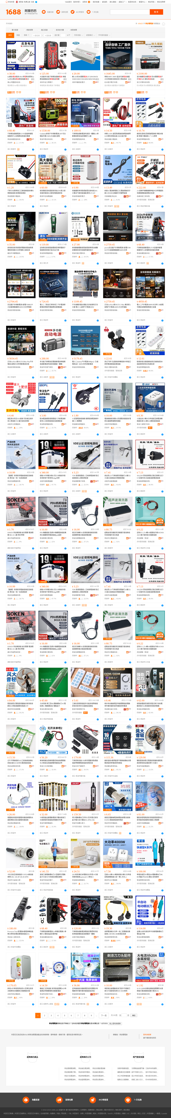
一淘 (69, 1114)
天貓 (58, 1114)
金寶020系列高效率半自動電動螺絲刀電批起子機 (150, 933)
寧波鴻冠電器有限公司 (14, 823)
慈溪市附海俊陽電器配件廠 (14, 709)
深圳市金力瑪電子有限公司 (47, 82)
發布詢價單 (147, 1035)
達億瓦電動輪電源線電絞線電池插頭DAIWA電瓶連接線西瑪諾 (117, 819)
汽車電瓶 (56, 85)
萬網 (123, 1114)
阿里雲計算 (102, 1114)
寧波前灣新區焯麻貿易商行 (111, 253)
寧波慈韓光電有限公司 (47, 538)
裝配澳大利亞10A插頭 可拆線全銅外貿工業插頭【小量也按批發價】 (20, 420)
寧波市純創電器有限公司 (144, 766)
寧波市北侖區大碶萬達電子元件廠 (14, 880)
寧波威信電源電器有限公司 (88, 1068)
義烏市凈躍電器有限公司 (14, 253)
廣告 (32, 79)
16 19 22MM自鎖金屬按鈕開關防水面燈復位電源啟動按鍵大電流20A (150, 990)
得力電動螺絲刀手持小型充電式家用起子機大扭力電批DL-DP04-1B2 (85, 819)
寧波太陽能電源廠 (98, 1068)
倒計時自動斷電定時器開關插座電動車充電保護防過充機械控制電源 (117, 705)
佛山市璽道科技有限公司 (14, 82)
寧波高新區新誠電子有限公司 (79, 994)
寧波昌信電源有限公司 (100, 1080)
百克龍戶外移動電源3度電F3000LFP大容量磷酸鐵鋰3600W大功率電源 (20, 306)
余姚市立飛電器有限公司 (14, 424)
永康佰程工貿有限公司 (144, 196)
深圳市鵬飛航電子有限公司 (79, 82)
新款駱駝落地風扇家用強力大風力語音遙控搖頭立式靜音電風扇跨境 (52, 192)
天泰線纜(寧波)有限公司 (111, 196)
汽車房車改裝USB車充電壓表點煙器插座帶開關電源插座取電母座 (85, 762)
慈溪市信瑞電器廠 (46, 196)
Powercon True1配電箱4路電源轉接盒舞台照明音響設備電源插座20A (20, 933)
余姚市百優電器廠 (143, 823)
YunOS (110, 1114)
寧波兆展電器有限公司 (14, 481)
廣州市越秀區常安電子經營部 (14, 538)
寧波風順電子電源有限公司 (74, 1072)
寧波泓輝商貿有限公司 (14, 766)
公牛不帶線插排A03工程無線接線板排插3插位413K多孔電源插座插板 (20, 762)
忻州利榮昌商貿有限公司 (154, 1080)
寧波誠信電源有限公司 (100, 1072)
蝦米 (94, 1114)
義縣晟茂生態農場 (123, 1072)
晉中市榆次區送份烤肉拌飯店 (155, 1072)
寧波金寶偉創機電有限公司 (144, 937)
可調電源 (121, 85)
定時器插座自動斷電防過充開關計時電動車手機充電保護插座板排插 (85, 990)
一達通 (157, 1114)
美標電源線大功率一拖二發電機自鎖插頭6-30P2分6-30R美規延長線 (117, 933)
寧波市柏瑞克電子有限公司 (47, 880)
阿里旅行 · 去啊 (78, 1114)
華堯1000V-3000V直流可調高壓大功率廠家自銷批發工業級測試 (117, 78)
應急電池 (23, 85)
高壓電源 (114, 85)
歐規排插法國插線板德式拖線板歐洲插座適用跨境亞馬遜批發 (149, 363)
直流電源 (107, 85)
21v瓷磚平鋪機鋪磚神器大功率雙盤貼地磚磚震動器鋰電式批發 (150, 192)
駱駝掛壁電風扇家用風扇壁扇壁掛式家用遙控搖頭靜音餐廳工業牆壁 (149, 819)
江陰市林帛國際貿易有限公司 (155, 1068)
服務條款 (91, 1110)
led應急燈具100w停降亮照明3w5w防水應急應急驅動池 (20, 78)
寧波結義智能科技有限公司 (14, 139)
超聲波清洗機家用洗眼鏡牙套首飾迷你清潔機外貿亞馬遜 (117, 534)
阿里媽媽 (88, 1114)
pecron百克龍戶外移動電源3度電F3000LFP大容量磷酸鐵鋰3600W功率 (117, 249)
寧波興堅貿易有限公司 (144, 880)
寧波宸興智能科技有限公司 (111, 994)
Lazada (164, 1114)
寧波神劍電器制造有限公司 (47, 253)
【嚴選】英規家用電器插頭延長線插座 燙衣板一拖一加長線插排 (20, 477)
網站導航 (126, 1110)
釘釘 (143, 1114)
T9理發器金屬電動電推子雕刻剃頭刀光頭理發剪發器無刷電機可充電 (53, 819)
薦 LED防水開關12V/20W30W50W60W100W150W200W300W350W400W (85, 78)
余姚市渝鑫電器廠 (110, 481)
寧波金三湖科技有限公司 (14, 937)
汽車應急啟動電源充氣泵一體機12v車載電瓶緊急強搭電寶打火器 (85, 135)
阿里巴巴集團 (8, 1114)
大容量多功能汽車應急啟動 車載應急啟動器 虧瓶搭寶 (53, 78)
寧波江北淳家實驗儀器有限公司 (47, 766)
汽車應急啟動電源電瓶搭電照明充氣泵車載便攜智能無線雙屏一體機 (85, 933)
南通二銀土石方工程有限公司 (141, 1080)
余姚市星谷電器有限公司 (14, 994)
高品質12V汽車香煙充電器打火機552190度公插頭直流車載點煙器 (117, 477)
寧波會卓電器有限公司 (144, 709)
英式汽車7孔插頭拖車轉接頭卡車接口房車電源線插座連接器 (117, 363)
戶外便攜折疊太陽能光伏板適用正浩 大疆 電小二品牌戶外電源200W (85, 306)
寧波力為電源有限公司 (72, 1076)
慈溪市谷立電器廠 (110, 880)
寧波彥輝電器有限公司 (144, 139)
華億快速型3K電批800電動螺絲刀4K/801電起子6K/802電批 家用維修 (150, 876)
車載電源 (43, 85)
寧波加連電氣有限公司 (144, 994)
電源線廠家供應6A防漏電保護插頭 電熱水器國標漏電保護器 (117, 420)
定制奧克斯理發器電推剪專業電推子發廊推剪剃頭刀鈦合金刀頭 (52, 249)
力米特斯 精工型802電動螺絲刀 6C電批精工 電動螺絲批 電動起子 (53, 705)
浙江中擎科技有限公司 (144, 82)
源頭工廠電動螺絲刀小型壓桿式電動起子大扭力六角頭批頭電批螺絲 (52, 876)
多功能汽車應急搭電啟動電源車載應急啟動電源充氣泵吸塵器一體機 (52, 363)
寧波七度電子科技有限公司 (144, 424)
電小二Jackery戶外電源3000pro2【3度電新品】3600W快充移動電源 (85, 363)
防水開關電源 (148, 85)
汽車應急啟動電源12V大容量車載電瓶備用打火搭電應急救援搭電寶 (20, 135)
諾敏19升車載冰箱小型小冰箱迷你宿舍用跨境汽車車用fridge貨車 (52, 477)
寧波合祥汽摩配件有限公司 (79, 766)
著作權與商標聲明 (72, 1110)
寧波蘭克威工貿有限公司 (111, 709)
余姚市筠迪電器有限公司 (111, 424)
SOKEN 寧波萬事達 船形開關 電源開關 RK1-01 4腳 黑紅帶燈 (20, 534)
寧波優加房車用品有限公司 (111, 766)
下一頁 (104, 1015)
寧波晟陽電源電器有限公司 (74, 1068)
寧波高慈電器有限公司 (144, 481)
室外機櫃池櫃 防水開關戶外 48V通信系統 (150, 78)
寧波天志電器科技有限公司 (111, 538)
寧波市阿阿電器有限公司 (111, 823)
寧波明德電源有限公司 (86, 1076)
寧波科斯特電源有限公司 (87, 1072)
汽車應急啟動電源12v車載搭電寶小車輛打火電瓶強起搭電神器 (53, 933)
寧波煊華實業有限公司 (111, 937)
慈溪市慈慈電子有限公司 (79, 709)
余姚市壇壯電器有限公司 (79, 937)
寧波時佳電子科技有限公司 (47, 994)
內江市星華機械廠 (123, 1076)
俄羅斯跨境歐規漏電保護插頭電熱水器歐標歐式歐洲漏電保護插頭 (20, 819)
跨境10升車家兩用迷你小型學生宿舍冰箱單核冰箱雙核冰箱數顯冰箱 (20, 990)
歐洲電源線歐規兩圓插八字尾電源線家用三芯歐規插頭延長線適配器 (52, 420)
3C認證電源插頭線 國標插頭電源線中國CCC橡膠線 (85, 420)
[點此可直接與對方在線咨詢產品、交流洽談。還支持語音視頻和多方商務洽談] (33, 149)
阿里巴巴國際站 (20, 1114)
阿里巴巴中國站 (33, 1114)
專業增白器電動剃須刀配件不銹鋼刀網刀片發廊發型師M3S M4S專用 (117, 990)
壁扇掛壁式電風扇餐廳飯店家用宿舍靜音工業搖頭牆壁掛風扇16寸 (20, 705)
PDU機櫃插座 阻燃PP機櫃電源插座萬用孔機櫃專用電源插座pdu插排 (53, 534)
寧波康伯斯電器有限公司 (79, 424)
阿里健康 (150, 1114)
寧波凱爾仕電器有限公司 (14, 196)
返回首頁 (104, 1023)
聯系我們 (118, 1110)
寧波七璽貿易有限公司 (111, 367)
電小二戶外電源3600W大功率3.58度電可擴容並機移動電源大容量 (150, 306)
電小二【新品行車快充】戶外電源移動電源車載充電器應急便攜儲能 (52, 306)
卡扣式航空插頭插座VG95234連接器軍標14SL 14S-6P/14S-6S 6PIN (20, 876)
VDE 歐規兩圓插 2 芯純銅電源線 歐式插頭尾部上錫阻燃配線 (85, 477)
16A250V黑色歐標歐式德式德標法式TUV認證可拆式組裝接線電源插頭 (150, 477)
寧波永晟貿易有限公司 (47, 709)
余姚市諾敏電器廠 (46, 481)
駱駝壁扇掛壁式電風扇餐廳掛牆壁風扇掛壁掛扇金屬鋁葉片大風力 (149, 762)
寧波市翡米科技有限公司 (47, 139)
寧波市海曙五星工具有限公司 (79, 823)
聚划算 (63, 1114)
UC (128, 1114)
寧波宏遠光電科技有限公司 (79, 253)
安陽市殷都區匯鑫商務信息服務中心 (130, 1068)
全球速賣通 (44, 1114)
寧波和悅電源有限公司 (100, 1076)
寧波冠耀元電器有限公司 (111, 139)
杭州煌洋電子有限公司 (111, 82)
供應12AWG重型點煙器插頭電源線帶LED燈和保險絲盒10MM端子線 (117, 135)
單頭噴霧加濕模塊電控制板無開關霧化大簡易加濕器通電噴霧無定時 (52, 762)
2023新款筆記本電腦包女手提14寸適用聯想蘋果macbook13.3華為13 (85, 876)
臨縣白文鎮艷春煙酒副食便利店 (128, 1080)
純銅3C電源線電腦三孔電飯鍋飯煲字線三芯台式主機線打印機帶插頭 (117, 192)
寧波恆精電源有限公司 (72, 1080)
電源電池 (10, 85)
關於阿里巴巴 (109, 1110)
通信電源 (157, 85)
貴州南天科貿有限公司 (153, 1076)
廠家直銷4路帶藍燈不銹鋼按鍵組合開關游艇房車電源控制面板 (117, 762)
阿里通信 (117, 1114)
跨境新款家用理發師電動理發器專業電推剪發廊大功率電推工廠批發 (20, 249)
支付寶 (133, 1114)
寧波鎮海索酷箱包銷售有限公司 (79, 880)
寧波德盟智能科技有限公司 (79, 139)
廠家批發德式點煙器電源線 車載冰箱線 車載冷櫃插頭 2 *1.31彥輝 (150, 135)
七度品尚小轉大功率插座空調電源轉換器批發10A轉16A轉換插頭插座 (149, 420)
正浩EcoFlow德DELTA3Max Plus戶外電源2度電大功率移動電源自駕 (20, 363)
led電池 (17, 85)
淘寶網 (52, 1114)
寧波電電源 (123, 1035)
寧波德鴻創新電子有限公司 (79, 196)
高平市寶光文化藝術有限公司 (141, 1072)
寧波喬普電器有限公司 (47, 424)
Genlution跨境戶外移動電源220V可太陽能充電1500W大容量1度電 (53, 135)
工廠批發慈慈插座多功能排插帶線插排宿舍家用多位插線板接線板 (85, 705)
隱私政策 (99, 1110)
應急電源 (50, 85)
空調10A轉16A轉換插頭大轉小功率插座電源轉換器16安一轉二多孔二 (117, 876)
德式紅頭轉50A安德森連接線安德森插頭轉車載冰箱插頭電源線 (84, 534)
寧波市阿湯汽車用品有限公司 (47, 367)
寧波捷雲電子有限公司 (79, 481)
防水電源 (140, 85)
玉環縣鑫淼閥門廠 (137, 1068)
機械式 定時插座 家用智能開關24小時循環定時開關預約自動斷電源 (53, 990)
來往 (139, 1114)
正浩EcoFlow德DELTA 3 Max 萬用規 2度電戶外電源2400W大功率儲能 (117, 306)
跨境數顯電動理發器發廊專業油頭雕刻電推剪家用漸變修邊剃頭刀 (85, 249)
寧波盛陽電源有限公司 (86, 1080)
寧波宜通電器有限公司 (79, 538)
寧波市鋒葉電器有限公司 (47, 823)
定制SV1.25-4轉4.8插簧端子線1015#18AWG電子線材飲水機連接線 (150, 534)
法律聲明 (83, 1110)
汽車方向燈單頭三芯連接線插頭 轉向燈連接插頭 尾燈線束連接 (20, 192)
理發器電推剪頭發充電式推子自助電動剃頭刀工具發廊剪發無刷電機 (149, 705)
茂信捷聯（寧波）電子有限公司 (144, 538)
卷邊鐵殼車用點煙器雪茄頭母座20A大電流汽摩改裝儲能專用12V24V (84, 192)
